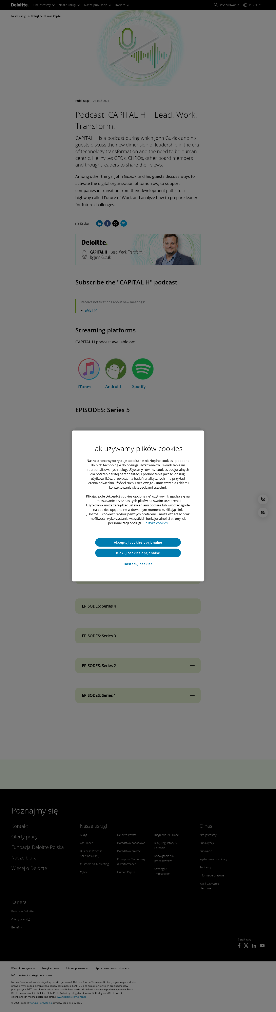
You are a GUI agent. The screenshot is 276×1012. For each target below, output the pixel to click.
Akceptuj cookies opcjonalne (138, 542)
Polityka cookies (155, 523)
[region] (138, 506)
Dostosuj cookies (138, 564)
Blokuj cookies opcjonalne (138, 553)
